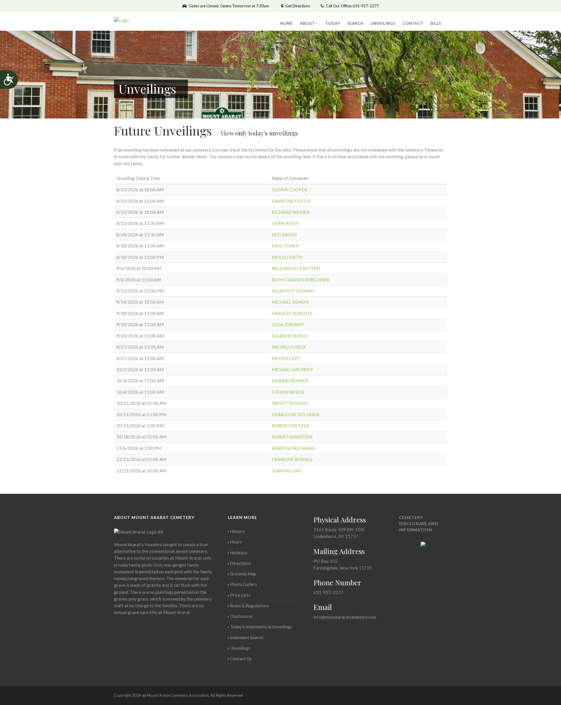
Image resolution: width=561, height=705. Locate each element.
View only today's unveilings (259, 133)
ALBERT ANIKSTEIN (292, 436)
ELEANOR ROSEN (289, 335)
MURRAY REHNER (290, 380)
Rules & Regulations (249, 605)
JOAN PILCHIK (286, 470)
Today (332, 23)
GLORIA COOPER (289, 189)
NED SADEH (284, 234)
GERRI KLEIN (285, 223)
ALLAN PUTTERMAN (293, 290)
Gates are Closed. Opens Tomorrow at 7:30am (228, 6)
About (307, 23)
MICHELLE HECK (289, 347)
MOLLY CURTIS (287, 257)
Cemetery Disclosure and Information (418, 523)
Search (355, 23)
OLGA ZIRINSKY (288, 324)
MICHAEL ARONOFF (293, 369)
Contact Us (241, 658)
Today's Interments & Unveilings (261, 626)
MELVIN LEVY (285, 358)
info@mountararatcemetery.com (345, 617)
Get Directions (297, 6)
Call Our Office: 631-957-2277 (352, 6)
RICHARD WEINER (291, 212)
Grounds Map (243, 573)
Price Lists (240, 595)
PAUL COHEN (285, 245)
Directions (240, 563)
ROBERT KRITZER (290, 425)
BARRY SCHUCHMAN (293, 448)
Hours (236, 541)
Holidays (238, 552)
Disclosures (241, 616)
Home (286, 23)
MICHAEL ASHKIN (290, 302)
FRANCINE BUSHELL (292, 459)
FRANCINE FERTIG (291, 201)
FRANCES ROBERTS (292, 313)
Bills (436, 23)
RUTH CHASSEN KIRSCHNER (301, 279)
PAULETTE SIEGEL (290, 403)
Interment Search (246, 637)
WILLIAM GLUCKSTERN (296, 268)
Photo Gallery (243, 584)
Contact (413, 23)
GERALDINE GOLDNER (295, 414)
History (237, 531)
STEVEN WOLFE (288, 392)
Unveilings (383, 23)
